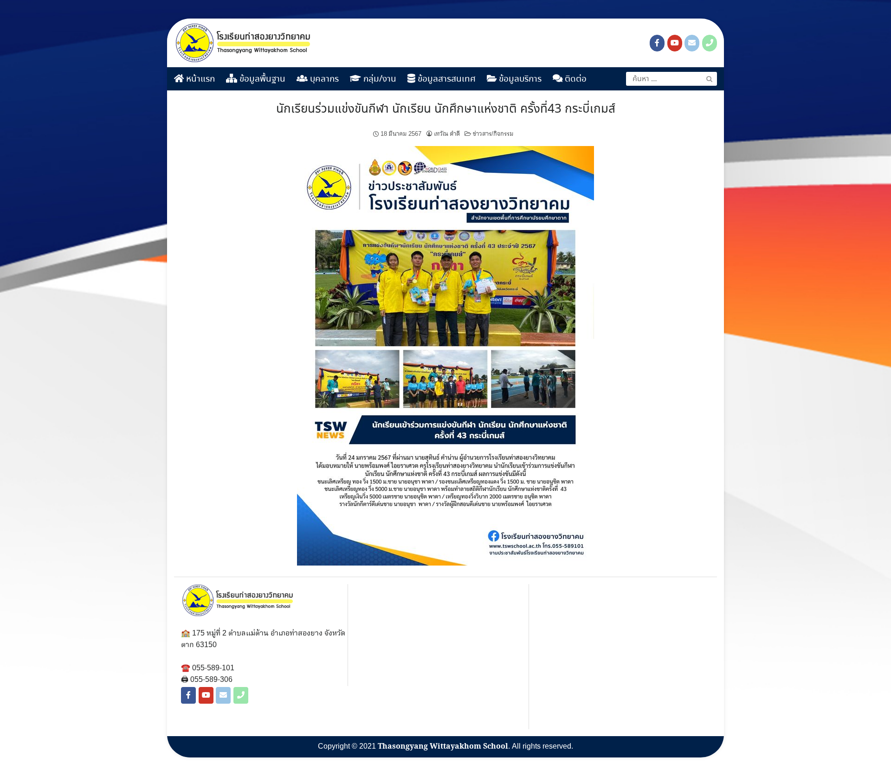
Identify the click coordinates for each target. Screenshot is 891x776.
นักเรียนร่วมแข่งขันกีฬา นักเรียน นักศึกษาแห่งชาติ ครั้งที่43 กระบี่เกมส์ (445, 109)
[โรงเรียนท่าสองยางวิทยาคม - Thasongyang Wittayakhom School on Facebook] (657, 43)
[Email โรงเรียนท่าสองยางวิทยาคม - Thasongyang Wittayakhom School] (691, 43)
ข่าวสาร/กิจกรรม (493, 134)
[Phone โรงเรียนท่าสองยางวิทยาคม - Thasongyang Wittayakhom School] (709, 43)
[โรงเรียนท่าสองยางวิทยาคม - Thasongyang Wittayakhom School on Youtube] (674, 43)
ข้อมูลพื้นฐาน (261, 79)
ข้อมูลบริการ (519, 79)
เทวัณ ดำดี (447, 134)
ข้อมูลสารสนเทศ (445, 79)
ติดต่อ (574, 79)
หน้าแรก (199, 79)
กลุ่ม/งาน (378, 79)
